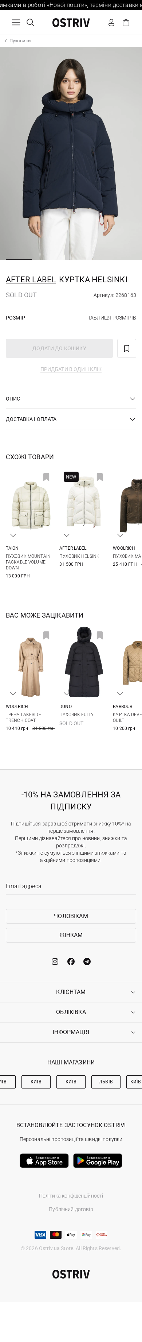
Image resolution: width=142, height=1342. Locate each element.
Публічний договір (71, 1209)
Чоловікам (71, 916)
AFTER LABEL (31, 279)
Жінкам (71, 935)
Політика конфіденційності (71, 1196)
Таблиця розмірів (112, 318)
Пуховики (20, 40)
